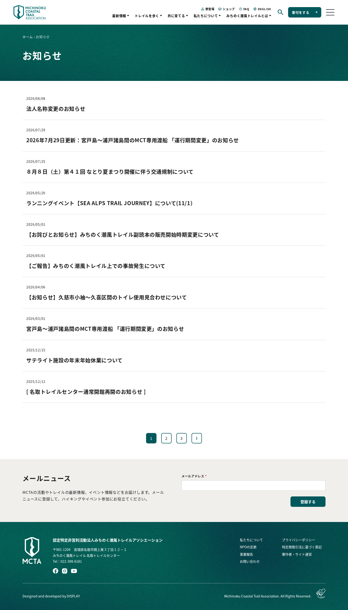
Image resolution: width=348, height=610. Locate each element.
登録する (308, 501)
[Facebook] (55, 571)
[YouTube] (74, 571)
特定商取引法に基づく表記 (302, 546)
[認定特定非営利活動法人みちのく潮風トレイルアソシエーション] (31, 550)
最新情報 (119, 16)
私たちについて (206, 16)
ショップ (229, 9)
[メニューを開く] (330, 12)
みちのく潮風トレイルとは (247, 16)
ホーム (27, 36)
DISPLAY (73, 596)
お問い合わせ (250, 561)
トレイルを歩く (147, 16)
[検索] (280, 12)
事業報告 (246, 554)
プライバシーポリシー (298, 539)
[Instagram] (64, 571)
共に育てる (176, 16)
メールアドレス (194, 476)
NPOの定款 (248, 546)
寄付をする (300, 12)
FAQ (246, 9)
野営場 (209, 9)
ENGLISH (264, 9)
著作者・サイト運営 (297, 554)
